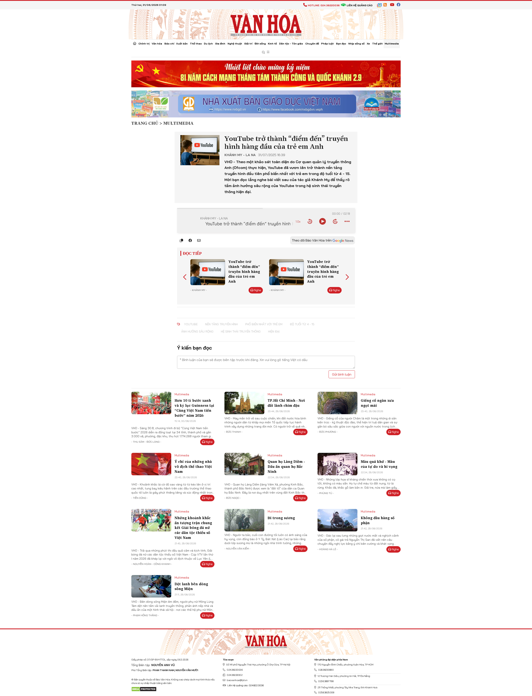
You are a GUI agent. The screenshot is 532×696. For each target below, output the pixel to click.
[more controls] (347, 221)
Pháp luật (327, 43)
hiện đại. (274, 331)
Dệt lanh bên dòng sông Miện (191, 586)
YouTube (191, 324)
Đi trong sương (281, 518)
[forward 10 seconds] (335, 221)
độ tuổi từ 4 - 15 (302, 324)
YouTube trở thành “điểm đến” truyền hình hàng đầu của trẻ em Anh (244, 271)
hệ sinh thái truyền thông (241, 331)
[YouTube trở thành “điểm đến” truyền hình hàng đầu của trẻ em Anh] (207, 272)
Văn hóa (157, 43)
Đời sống (260, 43)
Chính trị (143, 43)
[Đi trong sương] (244, 520)
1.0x (298, 221)
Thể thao (196, 43)
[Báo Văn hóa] (266, 24)
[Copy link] (181, 240)
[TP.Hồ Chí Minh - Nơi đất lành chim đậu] (244, 403)
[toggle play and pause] (322, 221)
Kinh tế (272, 43)
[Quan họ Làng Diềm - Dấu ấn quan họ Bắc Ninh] (244, 464)
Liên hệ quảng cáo (359, 5)
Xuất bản (182, 43)
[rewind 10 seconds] (309, 221)
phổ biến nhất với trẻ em (263, 324)
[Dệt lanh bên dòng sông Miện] (151, 586)
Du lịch (208, 43)
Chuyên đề (312, 43)
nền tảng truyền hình (221, 324)
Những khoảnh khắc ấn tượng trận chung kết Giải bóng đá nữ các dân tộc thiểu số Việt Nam (193, 527)
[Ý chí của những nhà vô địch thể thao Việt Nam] (151, 464)
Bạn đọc (341, 43)
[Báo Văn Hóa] (266, 640)
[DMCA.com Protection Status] (143, 688)
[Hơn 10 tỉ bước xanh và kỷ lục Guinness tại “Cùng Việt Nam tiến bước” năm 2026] (151, 403)
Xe (368, 43)
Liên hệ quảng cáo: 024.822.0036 (245, 685)
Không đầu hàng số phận (377, 520)
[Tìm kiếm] (263, 52)
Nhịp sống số (356, 43)
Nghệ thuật (235, 43)
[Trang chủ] (134, 43)
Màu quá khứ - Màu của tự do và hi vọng (379, 464)
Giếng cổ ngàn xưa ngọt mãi (377, 403)
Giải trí (248, 43)
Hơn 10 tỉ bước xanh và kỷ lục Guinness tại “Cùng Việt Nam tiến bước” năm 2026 (194, 408)
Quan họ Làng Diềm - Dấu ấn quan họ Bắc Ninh (286, 466)
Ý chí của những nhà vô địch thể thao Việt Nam (193, 466)
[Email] (199, 240)
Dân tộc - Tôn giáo (291, 43)
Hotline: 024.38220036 (324, 5)
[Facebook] (190, 240)
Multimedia (392, 43)
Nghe (257, 290)
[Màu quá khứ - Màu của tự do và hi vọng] (337, 464)
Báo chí (169, 43)
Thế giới (377, 43)
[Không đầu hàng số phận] (337, 520)
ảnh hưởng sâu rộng (197, 331)
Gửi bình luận (341, 374)
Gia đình (220, 43)
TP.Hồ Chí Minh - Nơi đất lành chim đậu (286, 403)
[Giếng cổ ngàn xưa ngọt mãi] (337, 403)
